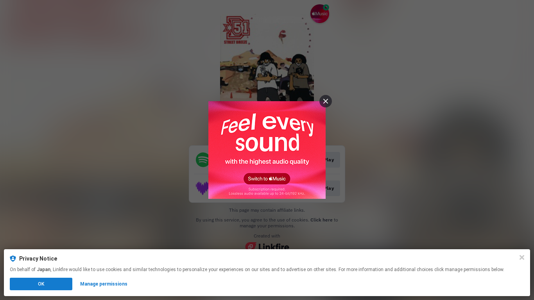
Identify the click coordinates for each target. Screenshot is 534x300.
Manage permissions (103, 284)
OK (41, 284)
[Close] (522, 257)
